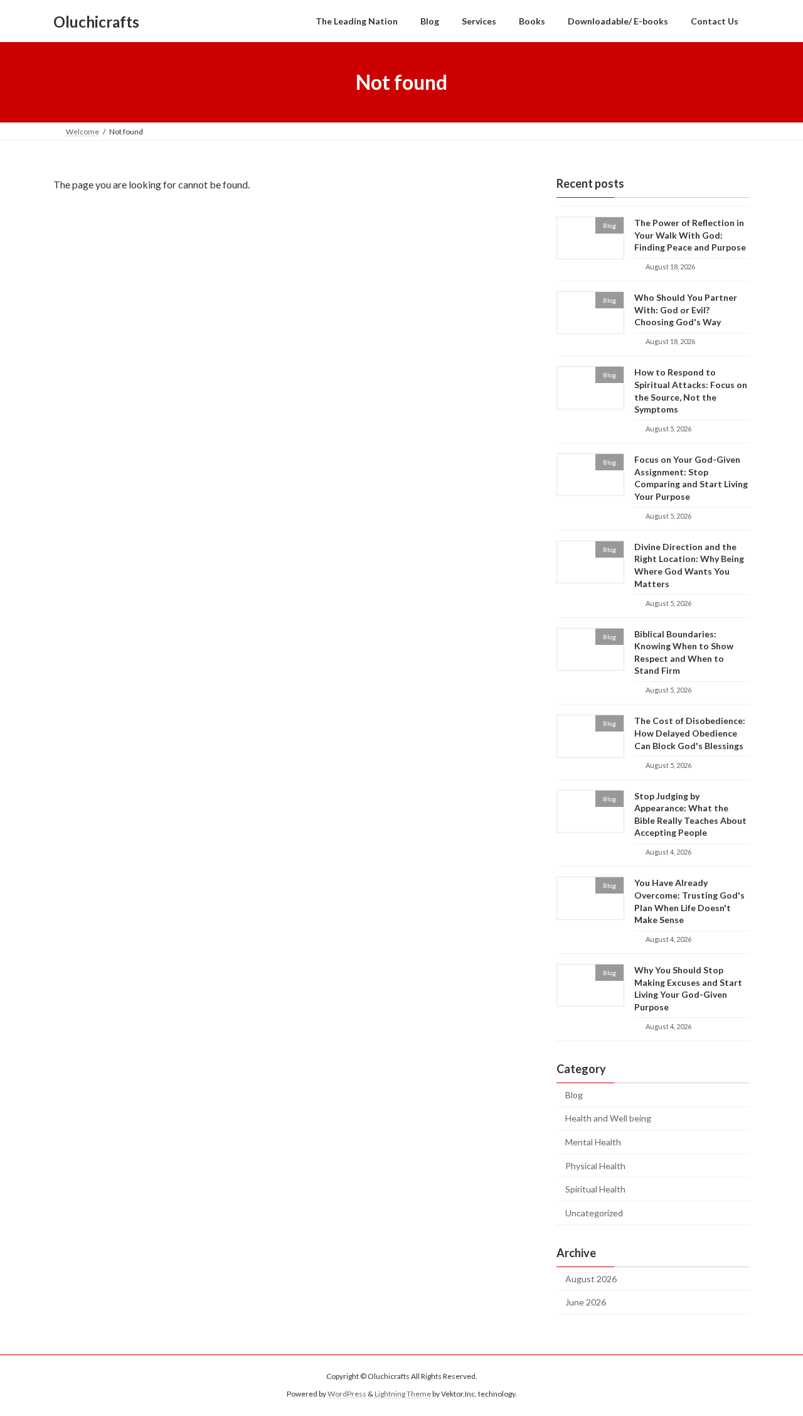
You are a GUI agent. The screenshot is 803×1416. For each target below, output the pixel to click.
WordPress (346, 1394)
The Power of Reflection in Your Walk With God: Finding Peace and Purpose (690, 234)
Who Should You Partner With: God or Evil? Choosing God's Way (685, 309)
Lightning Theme (403, 1394)
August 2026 (591, 1278)
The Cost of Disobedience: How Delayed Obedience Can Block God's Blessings (689, 733)
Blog (574, 1094)
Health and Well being (608, 1118)
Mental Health (593, 1142)
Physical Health (595, 1165)
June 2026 (585, 1302)
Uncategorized (594, 1213)
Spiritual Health (595, 1189)
